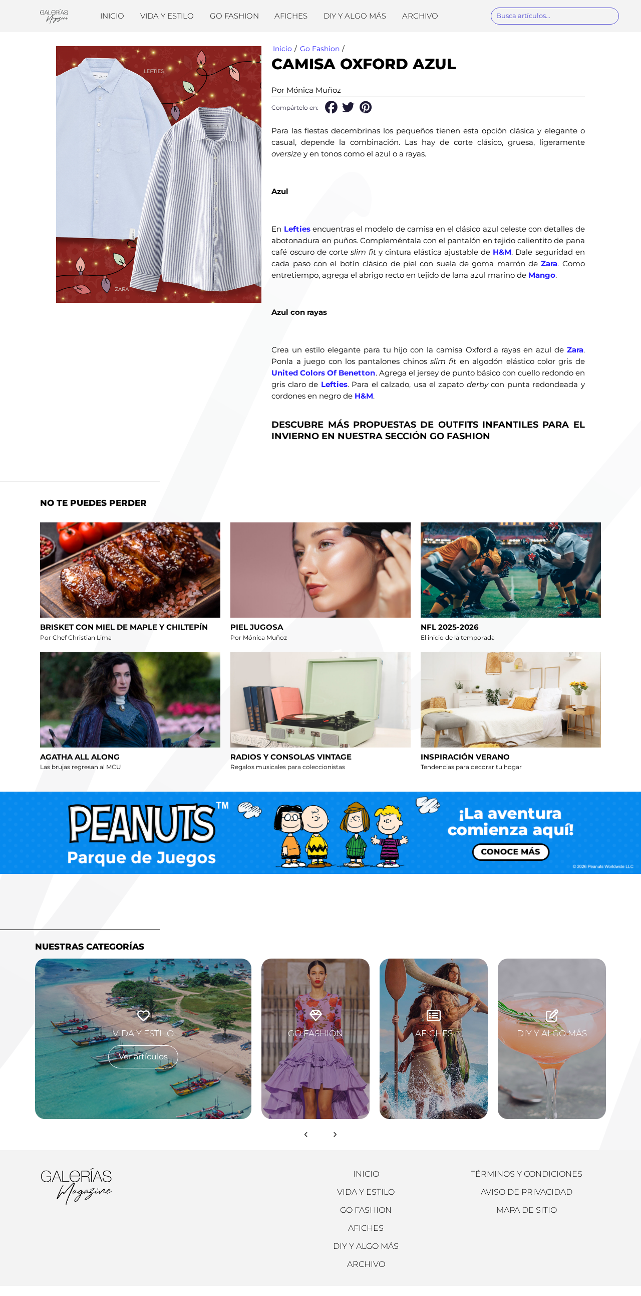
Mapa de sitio (526, 1210)
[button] (331, 107)
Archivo (420, 16)
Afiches (290, 16)
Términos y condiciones (526, 1174)
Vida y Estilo (167, 16)
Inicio (112, 16)
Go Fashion (234, 16)
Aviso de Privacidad (526, 1192)
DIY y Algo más (355, 16)
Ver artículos (143, 1056)
